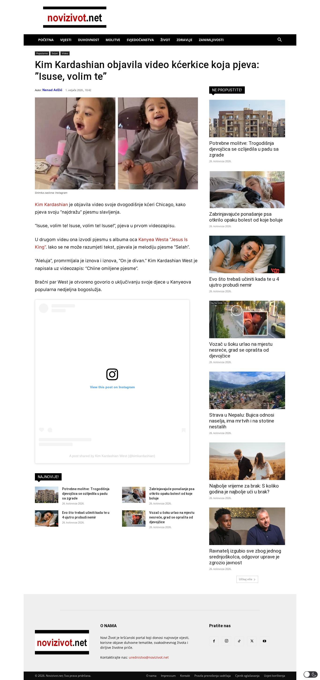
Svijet (55, 53)
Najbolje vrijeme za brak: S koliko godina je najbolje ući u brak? (244, 489)
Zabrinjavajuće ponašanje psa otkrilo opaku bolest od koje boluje (171, 493)
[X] (252, 641)
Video (65, 53)
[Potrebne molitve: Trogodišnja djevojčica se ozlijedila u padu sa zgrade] (46, 495)
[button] (279, 40)
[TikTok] (239, 641)
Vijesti (65, 40)
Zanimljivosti (211, 40)
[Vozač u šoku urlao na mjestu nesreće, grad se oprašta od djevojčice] (133, 518)
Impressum (168, 676)
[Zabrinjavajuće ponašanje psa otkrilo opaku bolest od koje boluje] (133, 495)
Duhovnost (88, 40)
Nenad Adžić (52, 90)
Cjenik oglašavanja (247, 676)
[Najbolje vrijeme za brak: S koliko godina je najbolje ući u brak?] (247, 461)
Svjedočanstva (140, 40)
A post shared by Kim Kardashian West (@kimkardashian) (112, 456)
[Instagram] (226, 641)
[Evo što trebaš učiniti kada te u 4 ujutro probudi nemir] (46, 518)
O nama (151, 676)
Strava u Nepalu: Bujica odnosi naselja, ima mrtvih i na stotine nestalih (241, 421)
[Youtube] (264, 641)
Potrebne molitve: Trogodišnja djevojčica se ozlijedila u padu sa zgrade (85, 493)
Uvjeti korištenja (274, 676)
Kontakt (185, 676)
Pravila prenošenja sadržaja (212, 676)
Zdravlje (184, 40)
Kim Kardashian (51, 204)
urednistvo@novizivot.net (149, 657)
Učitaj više (245, 579)
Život (165, 40)
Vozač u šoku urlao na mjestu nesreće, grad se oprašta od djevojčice (171, 517)
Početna (46, 40)
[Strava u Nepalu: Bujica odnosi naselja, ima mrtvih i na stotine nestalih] (247, 390)
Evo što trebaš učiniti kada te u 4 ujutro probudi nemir (244, 282)
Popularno (42, 53)
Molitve (113, 40)
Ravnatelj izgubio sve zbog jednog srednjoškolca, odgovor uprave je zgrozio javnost (245, 556)
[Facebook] (214, 641)
